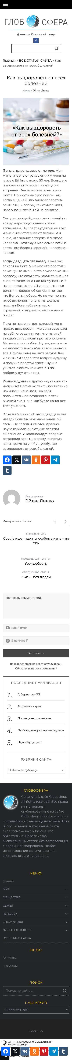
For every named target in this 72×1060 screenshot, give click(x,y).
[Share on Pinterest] (45, 459)
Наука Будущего (29, 742)
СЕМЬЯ (8, 905)
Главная (9, 60)
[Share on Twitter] (16, 459)
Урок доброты (36, 561)
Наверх (33, 1031)
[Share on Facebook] (7, 459)
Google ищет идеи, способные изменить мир (36, 540)
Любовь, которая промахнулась (41, 730)
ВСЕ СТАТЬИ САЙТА (35, 60)
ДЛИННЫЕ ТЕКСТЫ (17, 930)
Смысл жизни (13, 922)
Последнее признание (34, 718)
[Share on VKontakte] (26, 459)
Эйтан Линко (41, 90)
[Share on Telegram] (55, 459)
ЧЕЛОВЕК (10, 913)
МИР (6, 889)
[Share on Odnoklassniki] (36, 459)
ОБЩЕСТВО (11, 897)
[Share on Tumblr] (7, 470)
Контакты (10, 957)
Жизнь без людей (36, 574)
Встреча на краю (30, 706)
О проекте (10, 966)
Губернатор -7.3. (29, 694)
